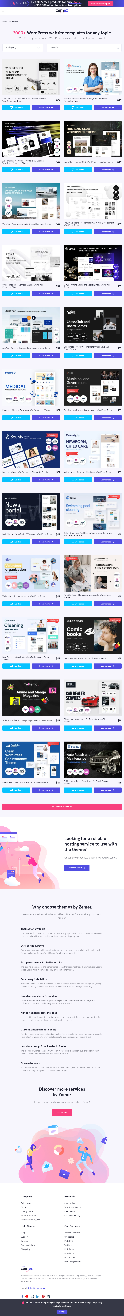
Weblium (68, 1245)
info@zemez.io (36, 1288)
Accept (62, 1311)
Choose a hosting (77, 868)
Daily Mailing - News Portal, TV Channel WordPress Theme (27, 534)
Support (24, 1237)
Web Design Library (72, 1262)
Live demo (18, 107)
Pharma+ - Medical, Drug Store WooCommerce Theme (26, 410)
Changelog (25, 1249)
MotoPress (69, 1249)
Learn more (44, 107)
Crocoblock (69, 1237)
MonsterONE (70, 1254)
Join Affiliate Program (30, 1220)
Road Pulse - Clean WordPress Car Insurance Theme (25, 783)
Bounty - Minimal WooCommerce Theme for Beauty (25, 472)
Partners (24, 1207)
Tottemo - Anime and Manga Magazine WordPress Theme (27, 721)
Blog (23, 1233)
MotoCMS (68, 1241)
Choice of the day (72, 1216)
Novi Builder (69, 1258)
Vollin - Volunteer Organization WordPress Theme (24, 596)
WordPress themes (72, 1207)
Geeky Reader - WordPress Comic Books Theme (85, 659)
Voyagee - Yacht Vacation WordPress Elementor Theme (26, 224)
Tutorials (24, 1241)
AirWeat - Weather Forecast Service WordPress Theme (26, 348)
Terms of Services (28, 1216)
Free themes (69, 1212)
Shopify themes (71, 1203)
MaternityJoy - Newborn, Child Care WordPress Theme (88, 472)
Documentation (28, 1245)
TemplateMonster (72, 1233)
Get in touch (26, 1203)
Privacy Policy (27, 1212)
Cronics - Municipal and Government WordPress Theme (88, 410)
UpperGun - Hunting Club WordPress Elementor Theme (88, 162)
